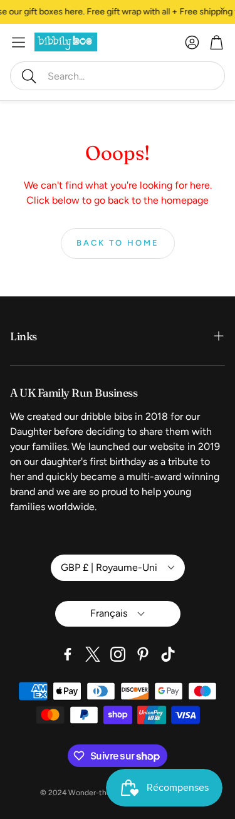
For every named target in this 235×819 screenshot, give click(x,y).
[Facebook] (67, 654)
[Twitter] (92, 654)
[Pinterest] (142, 654)
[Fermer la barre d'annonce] (222, 9)
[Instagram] (117, 654)
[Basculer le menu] (18, 42)
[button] (117, 76)
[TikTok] (167, 654)
